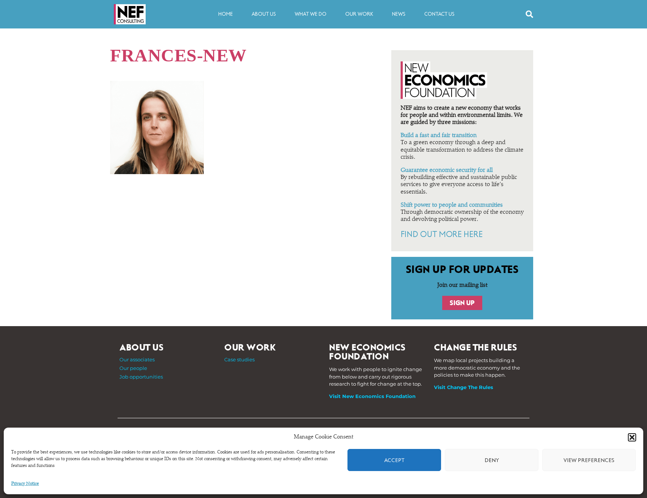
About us (264, 14)
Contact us (439, 14)
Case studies (239, 359)
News (398, 14)
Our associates (137, 359)
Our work (359, 14)
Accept (394, 460)
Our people (133, 368)
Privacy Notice (25, 484)
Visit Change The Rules (463, 387)
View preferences (589, 460)
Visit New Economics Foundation (372, 396)
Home (225, 14)
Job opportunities (141, 377)
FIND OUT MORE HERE (442, 234)
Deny (492, 460)
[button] (632, 437)
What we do (310, 14)
